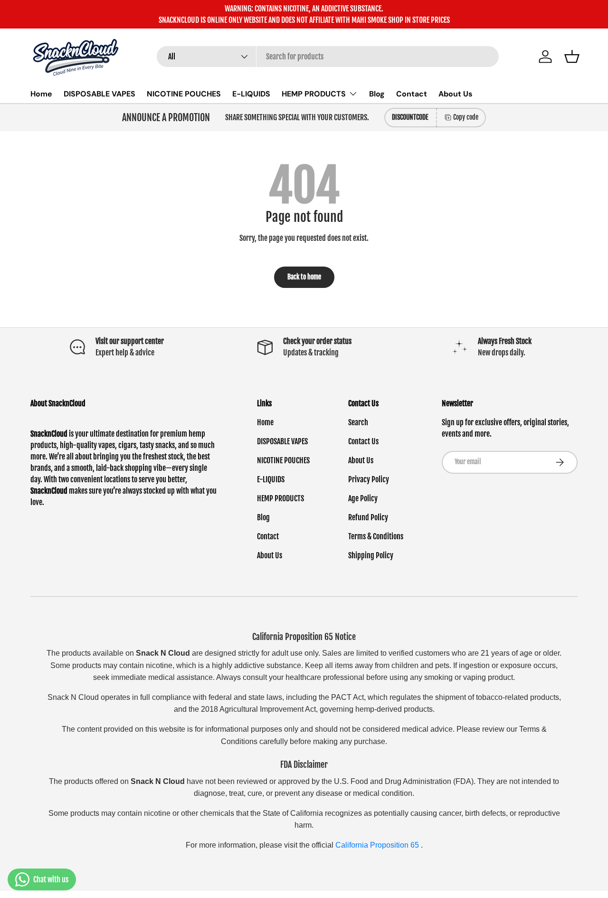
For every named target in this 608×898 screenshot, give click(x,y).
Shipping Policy (370, 555)
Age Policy (363, 498)
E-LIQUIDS (251, 94)
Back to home (304, 277)
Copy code (465, 117)
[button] (571, 56)
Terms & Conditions (375, 536)
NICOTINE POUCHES (184, 94)
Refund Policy (368, 517)
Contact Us (363, 441)
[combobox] (328, 56)
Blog (377, 94)
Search (358, 422)
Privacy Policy (368, 479)
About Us (455, 94)
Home (41, 94)
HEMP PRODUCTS (314, 94)
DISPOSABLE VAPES (99, 94)
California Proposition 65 (378, 845)
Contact (411, 94)
